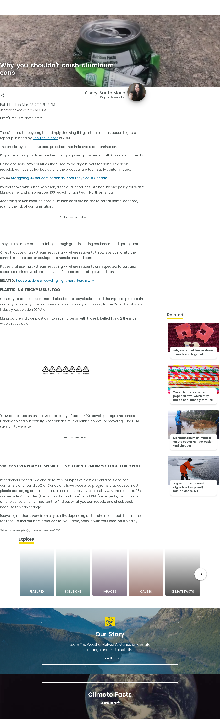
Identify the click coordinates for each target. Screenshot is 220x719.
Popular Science (45, 138)
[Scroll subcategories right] (200, 574)
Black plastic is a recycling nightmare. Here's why (54, 280)
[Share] (2, 95)
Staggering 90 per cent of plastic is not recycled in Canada (59, 178)
